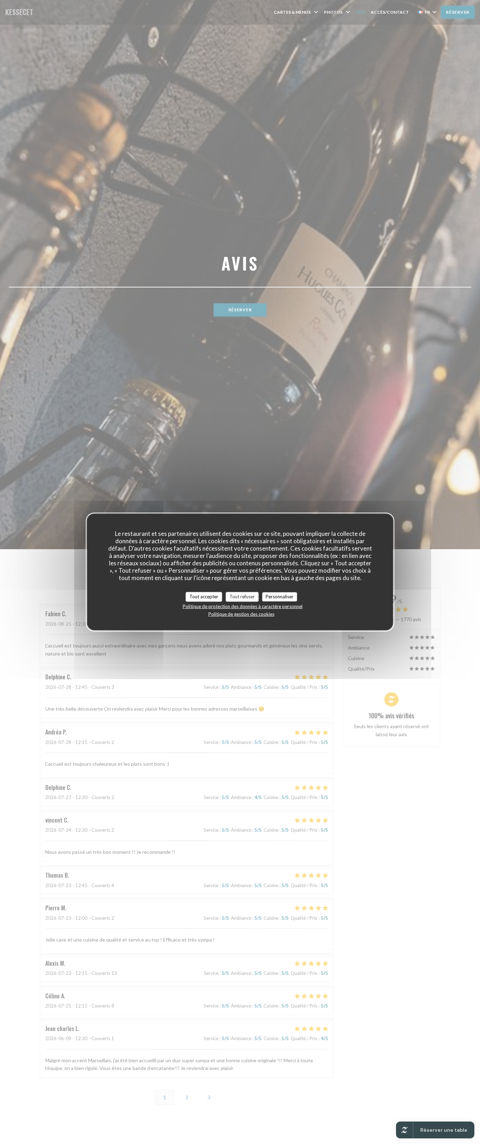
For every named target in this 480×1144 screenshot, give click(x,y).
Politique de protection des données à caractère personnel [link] (243, 606)
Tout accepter (203, 596)
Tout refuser (242, 596)
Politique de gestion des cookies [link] (241, 614)
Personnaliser (279, 596)
